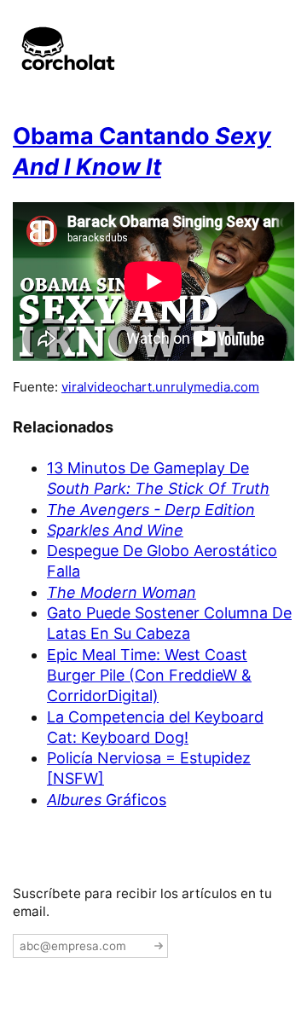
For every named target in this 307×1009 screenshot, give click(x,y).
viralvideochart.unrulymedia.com (160, 387)
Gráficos (106, 800)
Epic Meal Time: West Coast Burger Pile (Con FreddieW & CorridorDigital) (149, 675)
